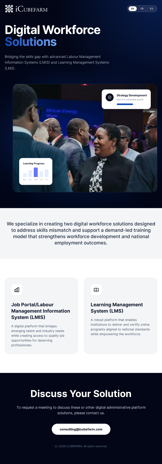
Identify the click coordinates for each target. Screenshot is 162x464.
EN (132, 8)
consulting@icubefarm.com (81, 429)
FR (142, 8)
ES (151, 8)
